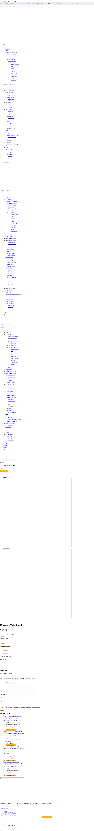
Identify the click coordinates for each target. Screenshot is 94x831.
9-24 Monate (11, 305)
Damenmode (5, 310)
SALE (7, 308)
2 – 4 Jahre (10, 301)
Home (4, 314)
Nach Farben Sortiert (12, 212)
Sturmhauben (11, 260)
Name (1, 697)
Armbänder (8, 197)
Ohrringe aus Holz (12, 208)
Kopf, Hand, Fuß (9, 257)
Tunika (9, 273)
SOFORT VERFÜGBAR (11, 236)
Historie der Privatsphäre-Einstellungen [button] (9, 813)
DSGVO (8, 805)
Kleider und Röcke (10, 249)
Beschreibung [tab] (5, 648)
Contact (4, 810)
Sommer (7, 297)
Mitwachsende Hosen (12, 283)
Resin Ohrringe (11, 207)
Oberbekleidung (9, 268)
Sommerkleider (11, 253)
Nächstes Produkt (6, 548)
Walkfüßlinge (11, 264)
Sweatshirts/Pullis (12, 277)
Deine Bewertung (4, 682)
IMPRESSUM (3, 805)
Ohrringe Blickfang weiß (11, 766)
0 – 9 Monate (11, 303)
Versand (3, 636)
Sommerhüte (11, 258)
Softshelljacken (11, 245)
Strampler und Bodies (10, 288)
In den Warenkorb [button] (10, 729)
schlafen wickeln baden (11, 238)
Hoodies (10, 275)
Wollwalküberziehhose (13, 286)
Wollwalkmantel (11, 247)
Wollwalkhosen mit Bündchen (14, 284)
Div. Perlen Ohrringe (12, 203)
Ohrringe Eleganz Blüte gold (11, 720)
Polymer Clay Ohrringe (13, 201)
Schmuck (5, 195)
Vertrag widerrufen (47, 816)
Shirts (9, 270)
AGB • (13, 805)
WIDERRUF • (18, 805)
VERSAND (24, 805)
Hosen (7, 279)
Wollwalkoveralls (12, 244)
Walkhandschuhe (12, 262)
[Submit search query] (15, 327)
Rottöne (12, 229)
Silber (12, 220)
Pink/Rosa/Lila (14, 221)
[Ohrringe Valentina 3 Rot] (37, 617)
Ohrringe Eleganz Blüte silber (12, 751)
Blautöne (13, 218)
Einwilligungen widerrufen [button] (7, 814)
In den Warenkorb (4, 471)
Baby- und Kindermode (8, 232)
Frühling (7, 295)
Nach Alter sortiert (9, 299)
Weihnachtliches (9, 234)
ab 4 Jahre (10, 307)
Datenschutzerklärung (10, 704)
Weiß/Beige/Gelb (14, 227)
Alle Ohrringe (8, 199)
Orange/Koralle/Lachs (15, 214)
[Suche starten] (15, 324)
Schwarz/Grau (14, 231)
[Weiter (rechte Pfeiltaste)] (1, 830)
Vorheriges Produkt (6, 477)
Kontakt (4, 312)
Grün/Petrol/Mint (14, 223)
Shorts (9, 281)
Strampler (10, 290)
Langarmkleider (11, 255)
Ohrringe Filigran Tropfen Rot (12, 735)
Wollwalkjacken (11, 242)
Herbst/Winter (8, 292)
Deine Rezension (3, 694)
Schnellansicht (18, 716)
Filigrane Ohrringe (12, 205)
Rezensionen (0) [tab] (6, 650)
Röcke (9, 251)
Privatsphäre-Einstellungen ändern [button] (8, 812)
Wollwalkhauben (11, 266)
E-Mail (2, 701)
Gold (12, 216)
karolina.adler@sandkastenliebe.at (45, 803)
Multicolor (13, 225)
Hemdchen (10, 271)
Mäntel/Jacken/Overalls (11, 240)
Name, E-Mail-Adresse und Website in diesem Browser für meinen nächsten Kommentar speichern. (21, 707)
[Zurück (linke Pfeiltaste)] (0, 830)
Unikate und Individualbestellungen (13, 294)
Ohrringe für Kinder (12, 210)
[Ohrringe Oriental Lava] (37, 546)
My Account (5, 811)
